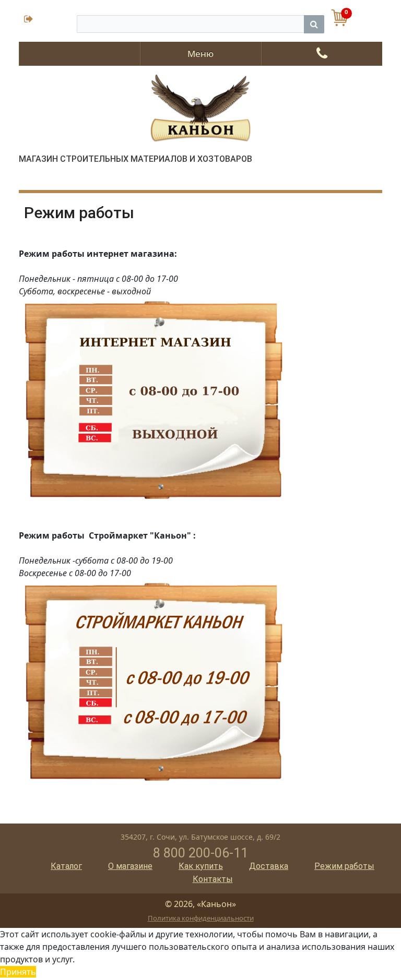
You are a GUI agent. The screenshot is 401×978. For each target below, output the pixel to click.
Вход (48, 20)
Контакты (213, 879)
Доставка (268, 866)
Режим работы (344, 866)
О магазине (130, 866)
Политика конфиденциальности (201, 918)
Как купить (201, 866)
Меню (200, 53)
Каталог (66, 866)
